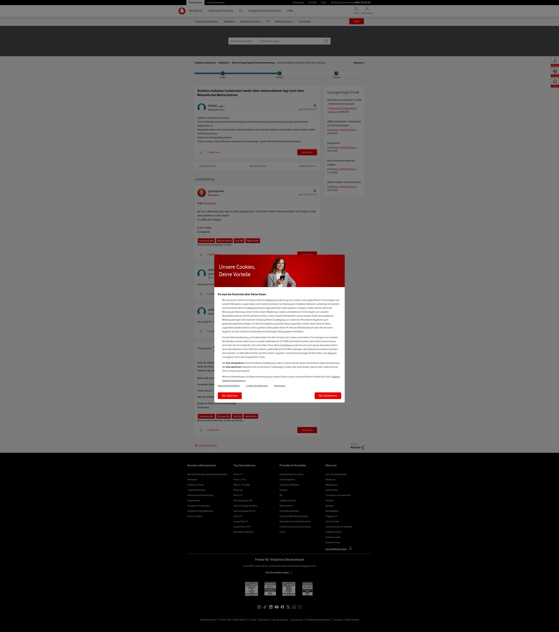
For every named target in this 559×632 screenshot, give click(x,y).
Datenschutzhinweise (229, 385)
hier (268, 307)
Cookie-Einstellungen (257, 385)
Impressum (279, 385)
